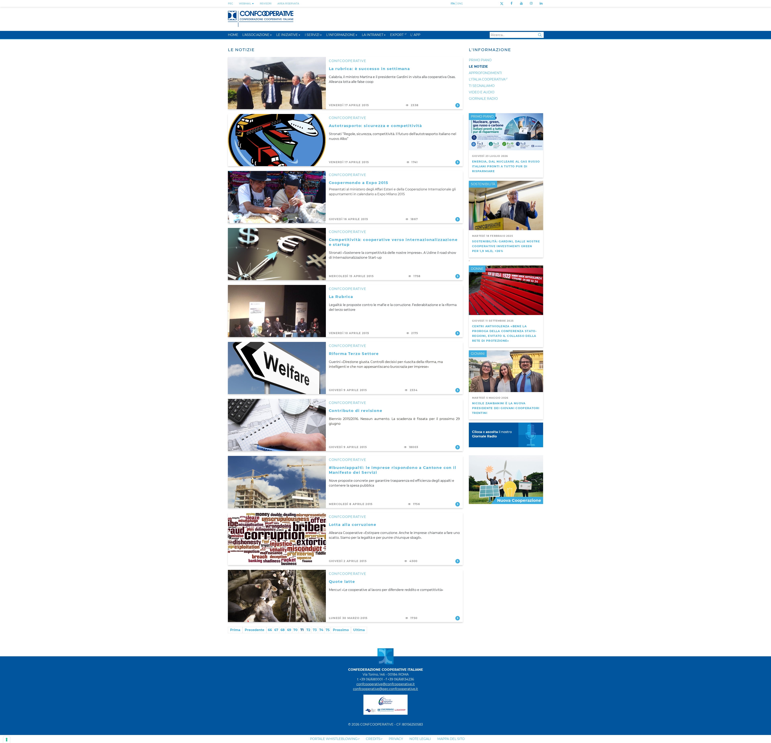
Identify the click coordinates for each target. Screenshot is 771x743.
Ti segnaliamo (482, 86)
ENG (460, 3)
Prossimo (341, 630)
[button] (270, 35)
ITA (453, 3)
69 (289, 630)
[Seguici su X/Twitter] (501, 3)
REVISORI (266, 3)
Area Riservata (288, 3)
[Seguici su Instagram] (531, 3)
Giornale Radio (483, 99)
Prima (235, 630)
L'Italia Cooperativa (487, 79)
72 (308, 630)
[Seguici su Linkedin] (541, 3)
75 (328, 630)
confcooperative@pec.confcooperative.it (385, 689)
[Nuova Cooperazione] (506, 479)
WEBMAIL (245, 3)
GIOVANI (478, 354)
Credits (373, 739)
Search (540, 35)
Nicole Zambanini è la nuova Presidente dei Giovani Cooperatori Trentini (505, 408)
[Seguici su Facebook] (511, 3)
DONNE (477, 269)
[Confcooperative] (260, 18)
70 (295, 630)
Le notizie (478, 66)
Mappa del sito (451, 739)
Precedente (254, 630)
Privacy (396, 739)
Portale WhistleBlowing (333, 739)
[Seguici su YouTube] (521, 3)
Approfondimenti (485, 73)
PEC (230, 3)
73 (315, 630)
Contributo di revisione (355, 410)
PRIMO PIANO (482, 116)
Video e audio (481, 92)
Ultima (359, 630)
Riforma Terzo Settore (354, 353)
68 (282, 630)
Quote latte (342, 581)
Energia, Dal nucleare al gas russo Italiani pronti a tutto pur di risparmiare (506, 166)
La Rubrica (341, 296)
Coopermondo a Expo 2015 (358, 182)
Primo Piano (480, 60)
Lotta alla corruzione (353, 524)
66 (270, 630)
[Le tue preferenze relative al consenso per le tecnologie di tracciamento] (6, 739)
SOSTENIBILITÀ (483, 184)
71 (302, 630)
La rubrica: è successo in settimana (369, 68)
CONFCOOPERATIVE (347, 61)
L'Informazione (490, 49)
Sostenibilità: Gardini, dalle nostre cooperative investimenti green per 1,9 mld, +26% (506, 246)
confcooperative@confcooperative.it (385, 684)
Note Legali (420, 739)
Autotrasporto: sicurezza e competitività (375, 125)
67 (276, 630)
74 (321, 630)
